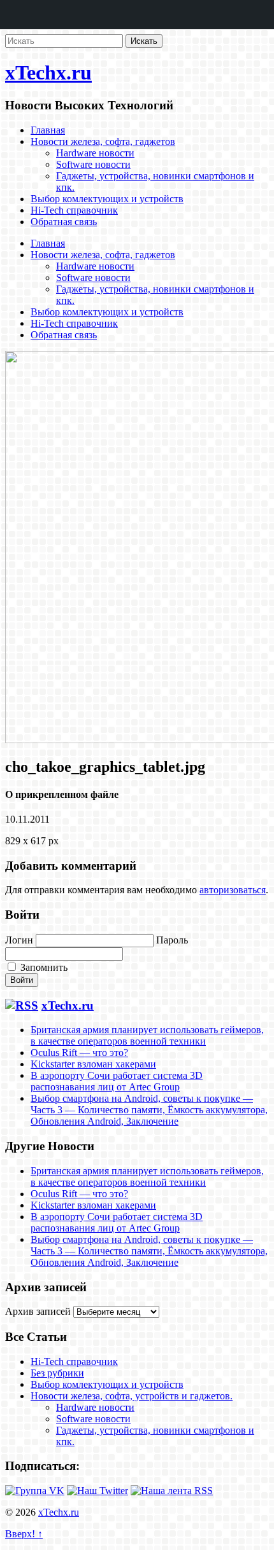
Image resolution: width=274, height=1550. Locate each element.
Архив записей (38, 1311)
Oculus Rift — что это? (79, 1052)
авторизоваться (232, 889)
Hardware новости (95, 152)
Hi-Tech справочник (74, 210)
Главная (48, 130)
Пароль (172, 940)
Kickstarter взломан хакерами (93, 1064)
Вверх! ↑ (24, 1533)
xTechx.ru (48, 72)
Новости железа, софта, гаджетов (103, 141)
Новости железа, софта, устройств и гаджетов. (132, 1395)
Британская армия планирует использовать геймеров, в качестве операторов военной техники (147, 1035)
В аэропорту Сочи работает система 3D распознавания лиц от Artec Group (117, 1081)
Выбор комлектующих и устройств (107, 198)
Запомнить (43, 967)
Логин (19, 940)
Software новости (93, 164)
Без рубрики (57, 1373)
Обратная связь (64, 221)
